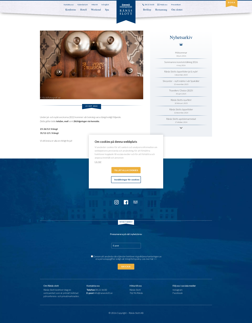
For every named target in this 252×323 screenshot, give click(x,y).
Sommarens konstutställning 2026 (181, 62)
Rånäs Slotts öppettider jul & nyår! (181, 71)
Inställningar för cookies (126, 179)
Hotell (83, 9)
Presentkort (176, 4)
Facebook (178, 293)
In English (105, 4)
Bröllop (147, 9)
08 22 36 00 (101, 289)
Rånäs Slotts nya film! (181, 99)
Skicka (126, 266)
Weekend (96, 9)
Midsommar (181, 52)
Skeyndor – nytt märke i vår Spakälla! (181, 81)
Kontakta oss (69, 4)
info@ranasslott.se (103, 293)
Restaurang (161, 9)
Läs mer (98, 162)
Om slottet (176, 9)
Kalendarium (83, 4)
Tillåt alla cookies (126, 170)
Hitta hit (95, 4)
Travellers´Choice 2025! (181, 90)
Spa (107, 9)
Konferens (70, 9)
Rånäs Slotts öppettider (181, 109)
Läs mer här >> (149, 258)
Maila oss (163, 4)
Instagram (177, 289)
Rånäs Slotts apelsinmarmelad (181, 118)
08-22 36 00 (149, 4)
